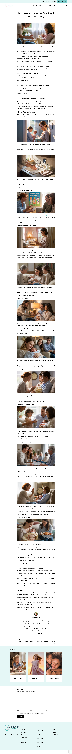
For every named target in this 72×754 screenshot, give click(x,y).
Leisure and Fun (24, 740)
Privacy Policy (54, 1)
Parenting (36, 21)
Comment (19, 694)
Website (45, 710)
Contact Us (49, 1)
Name (18, 710)
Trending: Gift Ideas (62, 1)
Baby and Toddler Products (26, 742)
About (46, 1)
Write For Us (55, 735)
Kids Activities (23, 732)
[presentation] (18, 663)
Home (43, 1)
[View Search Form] (66, 5)
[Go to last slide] (12, 667)
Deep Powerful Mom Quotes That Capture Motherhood (53, 677)
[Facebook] (7, 1)
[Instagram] (5, 1)
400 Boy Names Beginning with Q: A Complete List (46, 641)
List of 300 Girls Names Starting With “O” (34, 677)
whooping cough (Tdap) (42, 215)
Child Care (23, 729)
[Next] (60, 667)
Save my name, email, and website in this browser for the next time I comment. (31, 713)
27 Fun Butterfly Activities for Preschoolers (25, 640)
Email (31, 710)
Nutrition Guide (24, 737)
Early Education (24, 735)
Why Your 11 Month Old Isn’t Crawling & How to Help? (17, 677)
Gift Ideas (22, 739)
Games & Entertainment (25, 734)
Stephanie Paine (36, 617)
